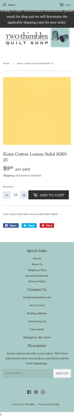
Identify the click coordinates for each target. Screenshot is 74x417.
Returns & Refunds (37, 275)
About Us (37, 264)
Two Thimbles (27, 404)
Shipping (8, 175)
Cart (68, 5)
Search (37, 258)
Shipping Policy (37, 270)
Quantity (8, 186)
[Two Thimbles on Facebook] (29, 393)
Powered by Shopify (48, 404)
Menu (11, 5)
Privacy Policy (37, 281)
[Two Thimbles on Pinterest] (36, 393)
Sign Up (62, 373)
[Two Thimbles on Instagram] (43, 393)
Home (6, 63)
